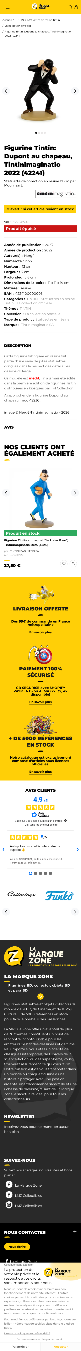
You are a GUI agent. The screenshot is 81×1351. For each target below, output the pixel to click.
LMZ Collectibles (28, 1196)
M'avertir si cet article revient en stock (40, 209)
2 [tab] (39, 133)
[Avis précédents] (3, 850)
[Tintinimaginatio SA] (56, 194)
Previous (6, 91)
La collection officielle (18, 25)
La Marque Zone (28, 1185)
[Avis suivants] (78, 850)
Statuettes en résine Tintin (43, 19)
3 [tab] (42, 133)
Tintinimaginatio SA (37, 325)
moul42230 (30, 400)
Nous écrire (17, 1247)
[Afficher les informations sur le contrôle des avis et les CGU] (65, 820)
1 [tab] (36, 133)
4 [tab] (45, 133)
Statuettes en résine (53, 319)
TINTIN (19, 19)
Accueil (7, 19)
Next (75, 91)
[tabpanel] (40, 88)
